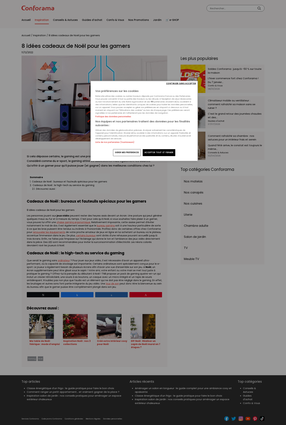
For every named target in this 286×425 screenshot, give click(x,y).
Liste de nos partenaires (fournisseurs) (114, 142)
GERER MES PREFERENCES (127, 152)
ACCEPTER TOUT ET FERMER (158, 152)
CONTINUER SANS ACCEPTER (181, 83)
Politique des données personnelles (113, 116)
